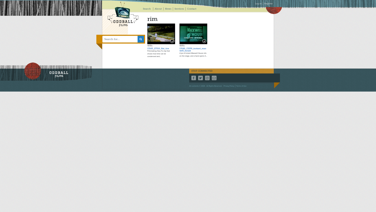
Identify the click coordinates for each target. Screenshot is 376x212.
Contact (191, 8)
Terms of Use (241, 86)
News (168, 8)
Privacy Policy (229, 86)
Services (179, 8)
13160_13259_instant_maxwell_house (192, 49)
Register (268, 3)
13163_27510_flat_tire (158, 48)
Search (147, 8)
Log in (258, 3)
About (158, 8)
